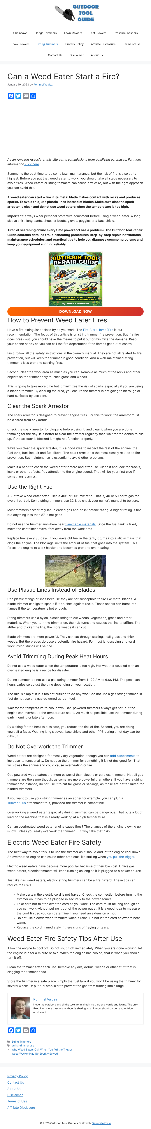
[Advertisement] (75, 128)
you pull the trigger (120, 857)
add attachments (122, 756)
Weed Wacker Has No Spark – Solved (35, 1053)
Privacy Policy (74, 44)
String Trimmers (47, 44)
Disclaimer (77, 55)
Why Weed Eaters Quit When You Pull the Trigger (42, 1049)
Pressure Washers (126, 33)
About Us (97, 55)
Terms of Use (132, 44)
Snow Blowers (20, 44)
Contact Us (55, 55)
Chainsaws (20, 33)
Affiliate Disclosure (103, 44)
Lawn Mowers (73, 33)
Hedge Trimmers (46, 33)
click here (31, 164)
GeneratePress (101, 1123)
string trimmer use (23, 1045)
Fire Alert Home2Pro (97, 330)
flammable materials (80, 524)
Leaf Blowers (97, 33)
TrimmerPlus (17, 803)
